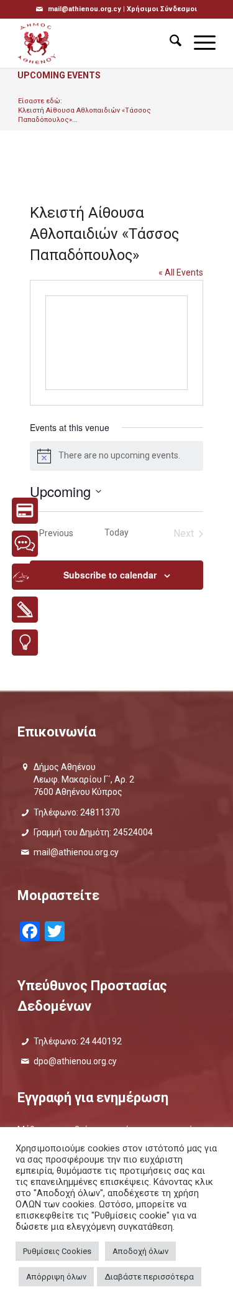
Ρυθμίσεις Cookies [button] (57, 1251)
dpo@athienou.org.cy (75, 1061)
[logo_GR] (96, 43)
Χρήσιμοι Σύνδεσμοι (162, 9)
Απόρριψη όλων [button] (56, 1276)
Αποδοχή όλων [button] (140, 1251)
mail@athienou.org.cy (76, 852)
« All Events (180, 272)
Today (116, 532)
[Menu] (198, 43)
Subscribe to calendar (110, 575)
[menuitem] (169, 43)
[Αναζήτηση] (169, 43)
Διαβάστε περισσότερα (149, 1276)
